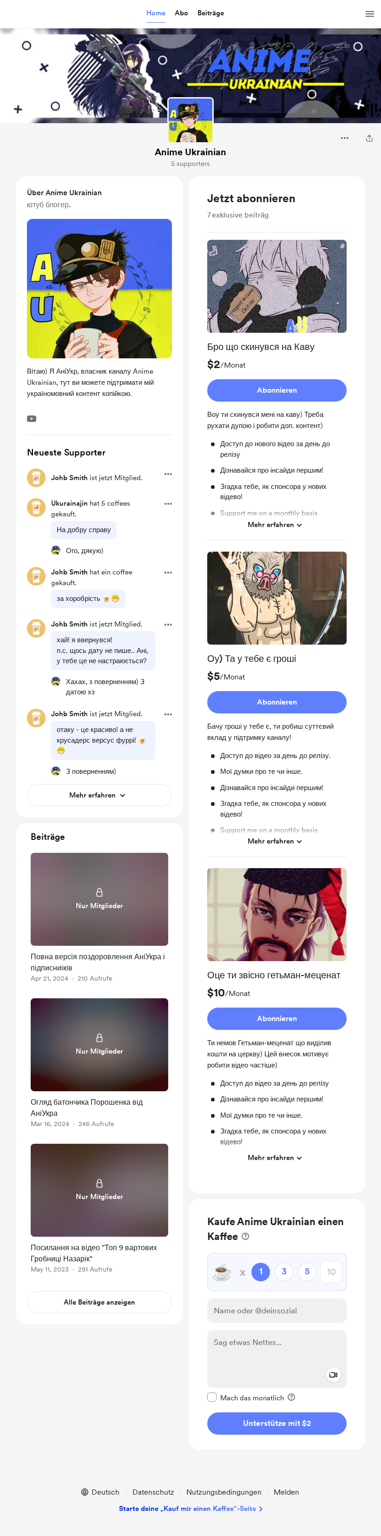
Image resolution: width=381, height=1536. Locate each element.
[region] (277, 684)
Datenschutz (153, 1492)
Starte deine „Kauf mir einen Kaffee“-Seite (187, 1508)
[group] (277, 390)
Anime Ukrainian (190, 152)
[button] (156, 13)
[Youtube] (31, 418)
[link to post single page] (99, 919)
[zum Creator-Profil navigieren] (190, 120)
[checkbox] (245, 1397)
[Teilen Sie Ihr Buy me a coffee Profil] (369, 138)
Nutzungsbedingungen (224, 1492)
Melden (286, 1492)
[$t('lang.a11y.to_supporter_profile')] (55, 550)
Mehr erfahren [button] (271, 525)
